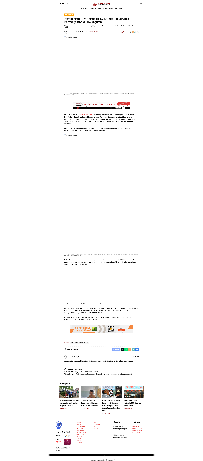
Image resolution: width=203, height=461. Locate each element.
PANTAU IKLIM (80, 430)
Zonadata (79, 438)
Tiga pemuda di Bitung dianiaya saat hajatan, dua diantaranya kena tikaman (89, 403)
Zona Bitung (86, 396)
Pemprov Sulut (108, 396)
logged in (78, 372)
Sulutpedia (80, 443)
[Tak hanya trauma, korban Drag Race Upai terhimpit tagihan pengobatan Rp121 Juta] (69, 392)
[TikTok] (68, 3)
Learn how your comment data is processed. (114, 374)
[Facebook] (61, 3)
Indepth (79, 424)
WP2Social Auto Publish (95, 460)
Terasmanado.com (137, 430)
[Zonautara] (101, 3)
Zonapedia (80, 441)
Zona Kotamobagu (66, 396)
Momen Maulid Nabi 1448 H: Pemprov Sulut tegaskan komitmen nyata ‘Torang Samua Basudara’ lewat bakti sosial (111, 405)
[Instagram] (65, 3)
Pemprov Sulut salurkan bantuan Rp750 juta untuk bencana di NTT (132, 403)
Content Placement (119, 455)
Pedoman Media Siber (83, 455)
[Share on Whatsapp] (126, 349)
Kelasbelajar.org (137, 432)
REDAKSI (74, 455)
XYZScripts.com (109, 460)
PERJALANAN (97, 424)
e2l (72, 342)
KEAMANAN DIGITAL (82, 432)
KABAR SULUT (69, 14)
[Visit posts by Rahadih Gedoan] (66, 32)
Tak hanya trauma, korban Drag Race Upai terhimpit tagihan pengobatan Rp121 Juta (69, 403)
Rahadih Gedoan (80, 32)
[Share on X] (130, 32)
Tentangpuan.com (137, 428)
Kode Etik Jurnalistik (95, 455)
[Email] (133, 32)
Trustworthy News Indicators (133, 455)
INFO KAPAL (79, 436)
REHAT (95, 422)
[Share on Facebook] (128, 32)
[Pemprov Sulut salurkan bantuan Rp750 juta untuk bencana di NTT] (134, 392)
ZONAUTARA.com (85, 115)
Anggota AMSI (58, 435)
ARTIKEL (96, 426)
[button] (138, 3)
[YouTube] (63, 3)
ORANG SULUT (80, 434)
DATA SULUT (80, 428)
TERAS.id (79, 422)
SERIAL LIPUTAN (81, 426)
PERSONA (96, 428)
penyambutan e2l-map (81, 342)
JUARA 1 (57, 439)
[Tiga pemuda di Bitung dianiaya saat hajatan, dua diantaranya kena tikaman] (91, 392)
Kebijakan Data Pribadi (107, 455)
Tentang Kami (66, 455)
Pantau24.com (135, 426)
